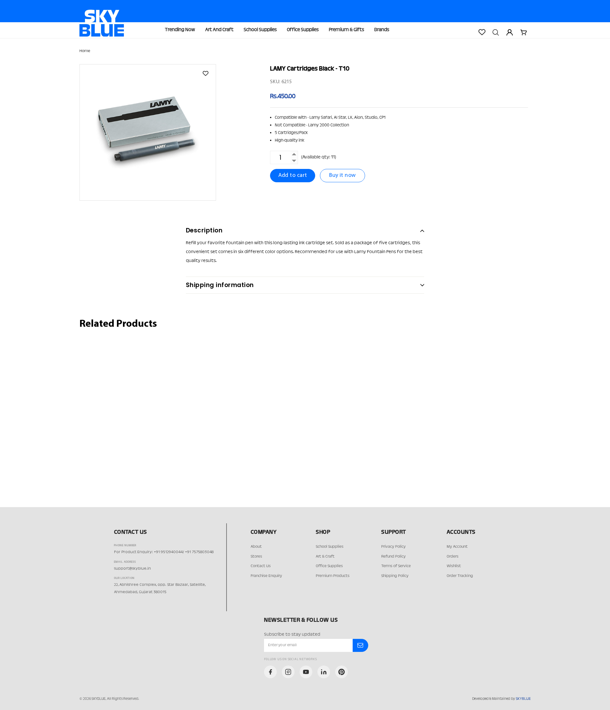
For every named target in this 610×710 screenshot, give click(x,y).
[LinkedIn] (323, 672)
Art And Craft (219, 30)
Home (84, 51)
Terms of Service (396, 566)
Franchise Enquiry (266, 576)
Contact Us (261, 566)
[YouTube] (306, 672)
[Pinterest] (341, 672)
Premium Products (332, 576)
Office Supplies (303, 30)
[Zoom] (148, 132)
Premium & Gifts (346, 30)
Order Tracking (460, 576)
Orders (452, 556)
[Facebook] (270, 672)
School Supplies (260, 30)
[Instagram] (288, 672)
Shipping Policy (395, 576)
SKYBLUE (523, 698)
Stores (256, 556)
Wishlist (454, 566)
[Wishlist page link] (481, 32)
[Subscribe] (360, 645)
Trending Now (180, 30)
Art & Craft (325, 556)
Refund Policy (393, 556)
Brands (381, 30)
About (256, 547)
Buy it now (342, 175)
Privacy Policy (393, 547)
